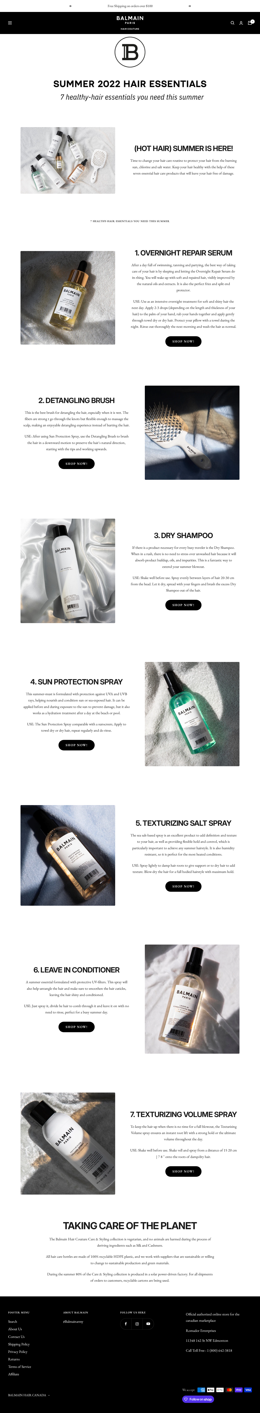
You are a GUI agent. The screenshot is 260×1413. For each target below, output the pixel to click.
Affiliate (13, 1374)
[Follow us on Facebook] (125, 1323)
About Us (15, 1329)
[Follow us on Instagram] (137, 1323)
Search (12, 1321)
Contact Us (16, 1336)
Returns (14, 1359)
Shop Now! (183, 341)
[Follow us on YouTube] (148, 1323)
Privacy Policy (17, 1351)
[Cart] (250, 23)
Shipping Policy (19, 1344)
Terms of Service (19, 1366)
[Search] (232, 23)
